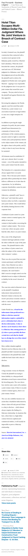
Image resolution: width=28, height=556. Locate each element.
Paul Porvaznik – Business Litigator (11, 549)
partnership (22, 478)
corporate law (15, 474)
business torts (7, 474)
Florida (8, 476)
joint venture (5, 478)
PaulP (4, 46)
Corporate (22, 472)
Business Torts (7, 472)
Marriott (16, 478)
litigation (11, 478)
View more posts (9, 503)
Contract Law (15, 472)
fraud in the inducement (17, 476)
